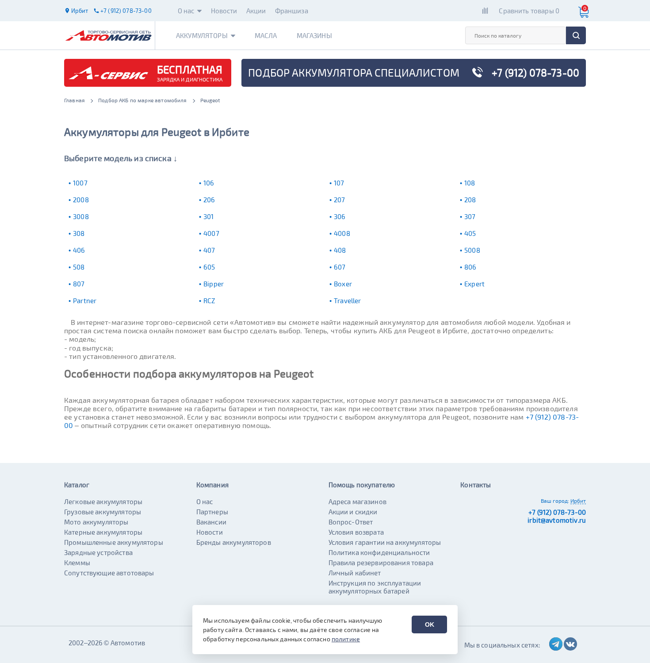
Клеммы (77, 563)
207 (339, 200)
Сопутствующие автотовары (109, 573)
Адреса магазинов (357, 501)
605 (209, 267)
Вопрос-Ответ (351, 522)
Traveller (347, 301)
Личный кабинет (355, 573)
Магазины (314, 35)
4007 (211, 233)
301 (208, 216)
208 (470, 200)
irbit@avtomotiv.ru (557, 520)
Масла (266, 35)
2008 (81, 200)
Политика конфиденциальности (379, 552)
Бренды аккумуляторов (233, 542)
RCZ (209, 301)
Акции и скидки (353, 512)
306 (339, 216)
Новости (224, 11)
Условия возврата (356, 532)
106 (208, 183)
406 (79, 250)
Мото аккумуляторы (96, 522)
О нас (186, 11)
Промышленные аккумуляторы (113, 542)
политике (346, 639)
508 (78, 267)
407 (209, 250)
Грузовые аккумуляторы (102, 512)
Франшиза (291, 11)
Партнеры (212, 512)
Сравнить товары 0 (529, 11)
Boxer (343, 284)
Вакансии (211, 522)
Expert (474, 284)
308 (78, 233)
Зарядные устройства (98, 552)
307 (469, 216)
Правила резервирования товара (381, 563)
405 (470, 233)
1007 (80, 183)
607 (339, 267)
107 (339, 183)
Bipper (213, 284)
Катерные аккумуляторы (103, 532)
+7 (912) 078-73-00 (557, 512)
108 (469, 183)
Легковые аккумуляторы (103, 501)
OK (429, 624)
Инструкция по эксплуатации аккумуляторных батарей (375, 587)
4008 (342, 233)
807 (78, 284)
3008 (81, 216)
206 (209, 200)
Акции (256, 11)
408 (340, 250)
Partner (84, 301)
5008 (472, 250)
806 (470, 267)
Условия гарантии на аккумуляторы (385, 542)
